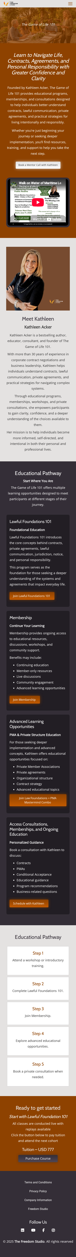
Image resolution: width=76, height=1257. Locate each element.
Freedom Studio (38, 1209)
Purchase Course (38, 1158)
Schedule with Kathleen (29, 903)
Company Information (38, 1200)
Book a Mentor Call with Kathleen (38, 165)
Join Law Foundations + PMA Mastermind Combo (38, 800)
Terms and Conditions (38, 1182)
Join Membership (24, 700)
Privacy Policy (38, 1191)
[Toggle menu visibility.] (69, 4)
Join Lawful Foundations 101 (32, 596)
